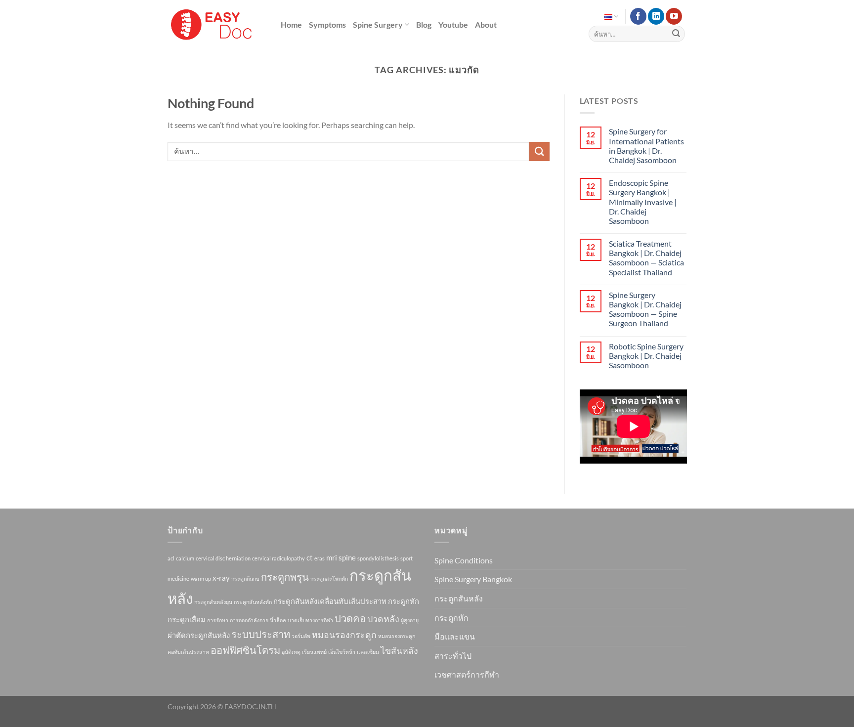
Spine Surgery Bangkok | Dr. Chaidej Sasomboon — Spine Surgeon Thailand (645, 309)
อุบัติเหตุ (291, 651)
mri (331, 557)
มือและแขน (454, 636)
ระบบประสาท (260, 634)
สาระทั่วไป (452, 655)
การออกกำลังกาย (249, 620)
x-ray (221, 577)
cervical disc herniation (223, 558)
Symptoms (327, 24)
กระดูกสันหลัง (458, 598)
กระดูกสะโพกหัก (329, 578)
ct (309, 557)
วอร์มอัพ (301, 636)
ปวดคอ (350, 618)
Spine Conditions (463, 560)
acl (171, 558)
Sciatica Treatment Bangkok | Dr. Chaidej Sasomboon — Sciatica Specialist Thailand (646, 258)
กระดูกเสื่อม (187, 619)
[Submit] (676, 34)
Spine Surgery (378, 24)
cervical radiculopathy (278, 558)
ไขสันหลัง (399, 650)
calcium (185, 558)
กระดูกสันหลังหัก (253, 602)
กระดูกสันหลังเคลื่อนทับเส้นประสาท (329, 601)
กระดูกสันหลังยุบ (213, 602)
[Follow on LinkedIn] (656, 16)
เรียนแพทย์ (314, 651)
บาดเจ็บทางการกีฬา (310, 620)
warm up (201, 578)
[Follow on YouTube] (674, 16)
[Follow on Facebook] (638, 16)
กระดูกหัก (403, 601)
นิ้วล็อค (278, 620)
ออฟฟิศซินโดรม (245, 650)
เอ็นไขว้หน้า (341, 651)
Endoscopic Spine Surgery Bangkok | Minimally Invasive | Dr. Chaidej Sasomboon (643, 201)
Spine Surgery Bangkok (473, 579)
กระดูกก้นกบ (245, 578)
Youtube (453, 24)
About (486, 24)
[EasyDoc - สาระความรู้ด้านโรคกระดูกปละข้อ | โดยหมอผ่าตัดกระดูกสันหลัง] (212, 24)
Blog (423, 24)
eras (319, 558)
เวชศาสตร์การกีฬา (466, 674)
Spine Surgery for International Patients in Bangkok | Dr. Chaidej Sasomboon (646, 146)
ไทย (611, 16)
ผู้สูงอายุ (410, 620)
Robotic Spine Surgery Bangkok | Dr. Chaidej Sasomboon (646, 356)
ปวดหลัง (383, 618)
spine (347, 557)
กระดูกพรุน (285, 577)
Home (291, 24)
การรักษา (217, 620)
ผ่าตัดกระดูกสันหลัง (199, 635)
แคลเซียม (368, 651)
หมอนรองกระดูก (344, 634)
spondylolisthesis (378, 558)
